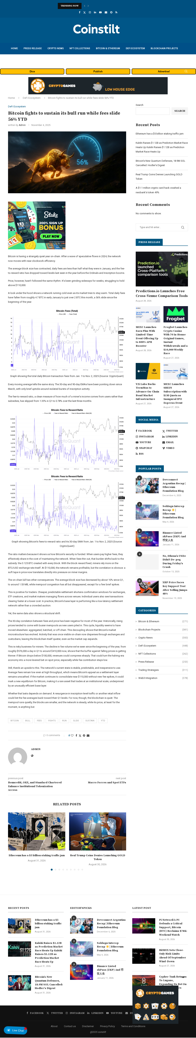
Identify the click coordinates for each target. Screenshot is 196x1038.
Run (64, 720)
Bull (27, 720)
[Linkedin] (95, 12)
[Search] (186, 71)
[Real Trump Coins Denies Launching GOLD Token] (97, 831)
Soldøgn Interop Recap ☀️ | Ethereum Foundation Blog (173, 512)
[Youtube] (100, 12)
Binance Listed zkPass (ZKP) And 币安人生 (174, 536)
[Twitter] (84, 12)
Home (14, 48)
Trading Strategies (23, 59)
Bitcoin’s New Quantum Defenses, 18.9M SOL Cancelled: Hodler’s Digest (49, 982)
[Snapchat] (111, 12)
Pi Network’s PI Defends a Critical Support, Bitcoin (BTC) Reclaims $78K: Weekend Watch (173, 927)
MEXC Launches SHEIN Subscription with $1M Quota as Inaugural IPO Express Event (175, 393)
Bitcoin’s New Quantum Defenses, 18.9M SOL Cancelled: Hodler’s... (97, 5)
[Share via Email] (88, 735)
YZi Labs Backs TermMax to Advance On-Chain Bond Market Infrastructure (147, 391)
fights (52, 720)
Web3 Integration (163, 678)
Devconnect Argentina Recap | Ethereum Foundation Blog (174, 485)
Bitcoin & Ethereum (108, 48)
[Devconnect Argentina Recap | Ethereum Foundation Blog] (147, 485)
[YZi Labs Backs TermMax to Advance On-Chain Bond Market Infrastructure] (148, 371)
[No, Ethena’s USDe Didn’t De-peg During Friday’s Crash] (147, 562)
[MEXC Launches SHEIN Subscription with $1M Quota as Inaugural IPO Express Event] (175, 371)
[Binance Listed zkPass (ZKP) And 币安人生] (147, 538)
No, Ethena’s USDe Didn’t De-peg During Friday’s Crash (174, 561)
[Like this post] (72, 735)
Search (139, 105)
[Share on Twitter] (80, 735)
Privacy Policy (107, 1026)
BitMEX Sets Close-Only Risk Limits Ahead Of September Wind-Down (172, 955)
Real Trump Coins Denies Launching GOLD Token (97, 857)
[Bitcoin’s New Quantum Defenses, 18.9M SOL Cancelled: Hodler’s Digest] (19, 983)
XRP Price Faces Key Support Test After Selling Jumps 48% (175, 588)
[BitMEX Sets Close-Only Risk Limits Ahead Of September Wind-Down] (143, 956)
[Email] (106, 12)
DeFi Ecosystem (135, 48)
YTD (103, 720)
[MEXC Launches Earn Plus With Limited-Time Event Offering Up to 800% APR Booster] (148, 314)
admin (22, 125)
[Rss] (116, 12)
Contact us (70, 1026)
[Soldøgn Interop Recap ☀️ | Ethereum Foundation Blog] (147, 512)
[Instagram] (90, 12)
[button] (84, 6)
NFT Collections (79, 48)
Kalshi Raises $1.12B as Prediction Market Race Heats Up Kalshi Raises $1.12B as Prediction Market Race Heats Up (162, 147)
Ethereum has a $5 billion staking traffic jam (37, 855)
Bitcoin (15, 720)
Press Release (33, 48)
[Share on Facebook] (76, 735)
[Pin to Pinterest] (84, 735)
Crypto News (55, 48)
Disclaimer (88, 1026)
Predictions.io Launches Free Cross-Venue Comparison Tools (162, 293)
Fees (39, 720)
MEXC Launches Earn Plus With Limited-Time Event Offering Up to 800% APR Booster (147, 336)
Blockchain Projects (164, 48)
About (54, 1026)
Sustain (89, 720)
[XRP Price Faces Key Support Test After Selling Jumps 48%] (147, 588)
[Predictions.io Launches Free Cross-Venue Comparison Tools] (162, 269)
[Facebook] (79, 12)
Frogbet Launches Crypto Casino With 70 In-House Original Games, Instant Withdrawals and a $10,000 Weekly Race (175, 340)
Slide (76, 720)
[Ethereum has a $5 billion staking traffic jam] (36, 831)
